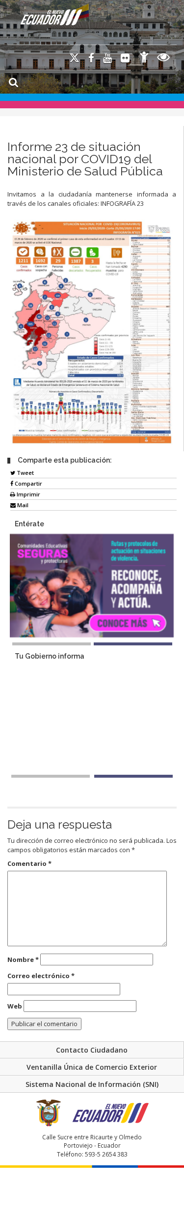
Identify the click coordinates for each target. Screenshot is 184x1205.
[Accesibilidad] (144, 58)
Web (14, 1006)
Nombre (23, 959)
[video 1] (50, 776)
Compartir (27, 483)
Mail (22, 505)
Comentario (29, 863)
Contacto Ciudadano (92, 1050)
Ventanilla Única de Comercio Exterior (91, 1067)
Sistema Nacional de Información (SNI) (92, 1084)
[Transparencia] (164, 58)
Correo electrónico (41, 975)
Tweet (24, 472)
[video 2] (133, 776)
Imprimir (27, 494)
